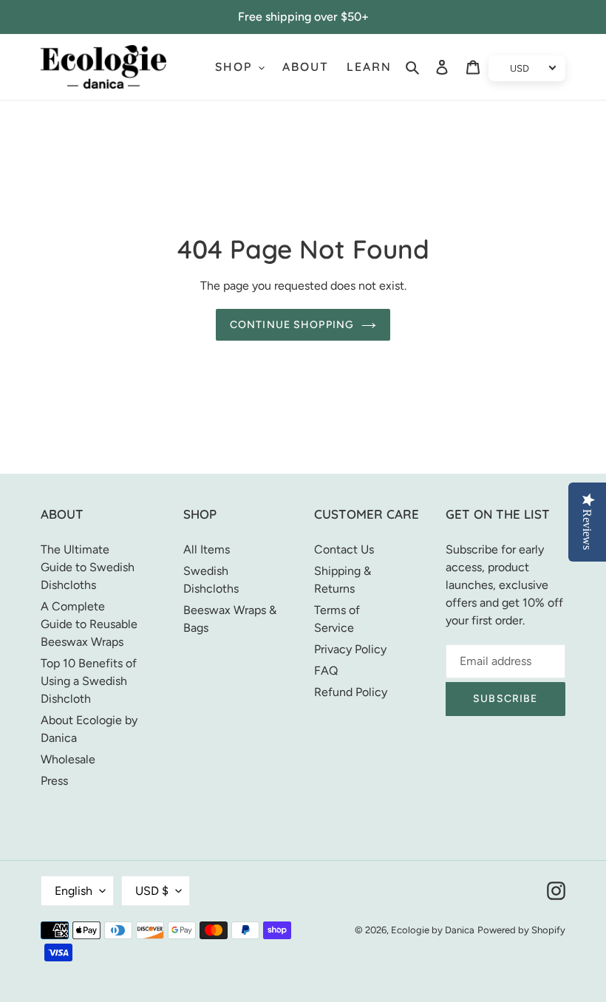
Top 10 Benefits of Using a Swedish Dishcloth (89, 681)
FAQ (326, 671)
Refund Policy (350, 692)
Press (54, 781)
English (73, 891)
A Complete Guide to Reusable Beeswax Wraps (89, 624)
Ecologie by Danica (432, 929)
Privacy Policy (350, 649)
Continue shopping (292, 324)
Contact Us (344, 549)
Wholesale (68, 759)
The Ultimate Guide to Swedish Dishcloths (88, 567)
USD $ (151, 891)
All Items (206, 549)
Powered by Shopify (521, 929)
